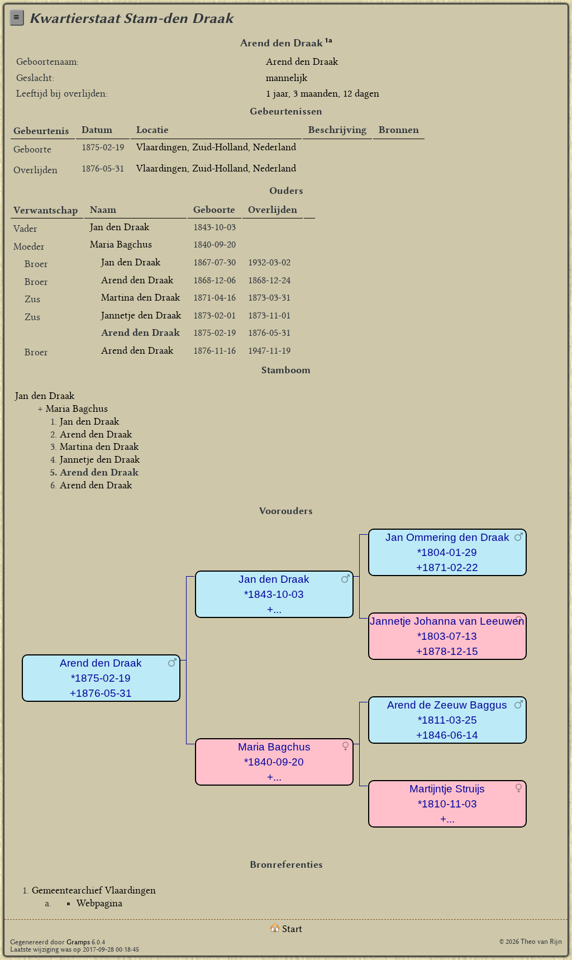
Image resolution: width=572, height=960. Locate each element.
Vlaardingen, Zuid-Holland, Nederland (216, 147)
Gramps (78, 942)
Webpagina (99, 903)
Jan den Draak (119, 226)
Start (290, 928)
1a (328, 40)
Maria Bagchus (121, 244)
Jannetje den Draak (141, 315)
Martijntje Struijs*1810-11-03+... (447, 803)
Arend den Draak (137, 280)
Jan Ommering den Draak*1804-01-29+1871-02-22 (447, 552)
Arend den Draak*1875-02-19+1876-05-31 (101, 678)
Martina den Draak (140, 297)
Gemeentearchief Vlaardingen (94, 890)
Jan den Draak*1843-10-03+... (274, 594)
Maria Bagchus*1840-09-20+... (274, 761)
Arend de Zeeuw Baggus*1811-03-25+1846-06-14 (447, 719)
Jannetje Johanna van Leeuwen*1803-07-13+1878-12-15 (447, 636)
